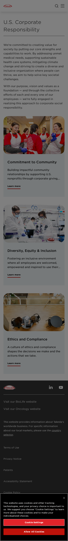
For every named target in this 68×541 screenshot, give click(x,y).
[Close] (64, 498)
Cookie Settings (34, 522)
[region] (34, 517)
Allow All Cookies (34, 531)
